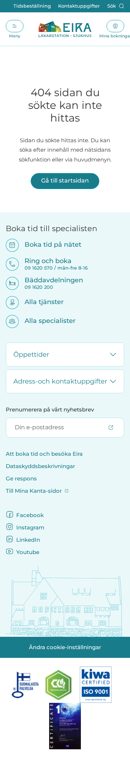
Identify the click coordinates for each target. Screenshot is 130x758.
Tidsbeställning (32, 6)
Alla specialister (45, 320)
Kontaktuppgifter (79, 6)
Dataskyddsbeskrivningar (40, 466)
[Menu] (14, 26)
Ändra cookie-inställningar (65, 647)
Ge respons (21, 478)
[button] (115, 6)
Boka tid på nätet (48, 244)
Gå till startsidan (65, 180)
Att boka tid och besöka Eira (44, 454)
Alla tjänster (39, 302)
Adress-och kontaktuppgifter (60, 381)
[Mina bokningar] (115, 26)
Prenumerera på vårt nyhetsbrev (50, 409)
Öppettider (31, 354)
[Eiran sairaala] (65, 29)
